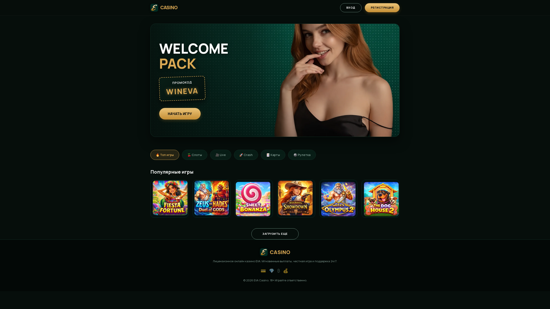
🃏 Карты (273, 155)
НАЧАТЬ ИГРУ (180, 113)
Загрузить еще (275, 234)
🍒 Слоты (194, 155)
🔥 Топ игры (165, 155)
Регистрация (382, 7)
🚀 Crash (246, 155)
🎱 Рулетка (301, 155)
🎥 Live (220, 155)
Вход (350, 7)
